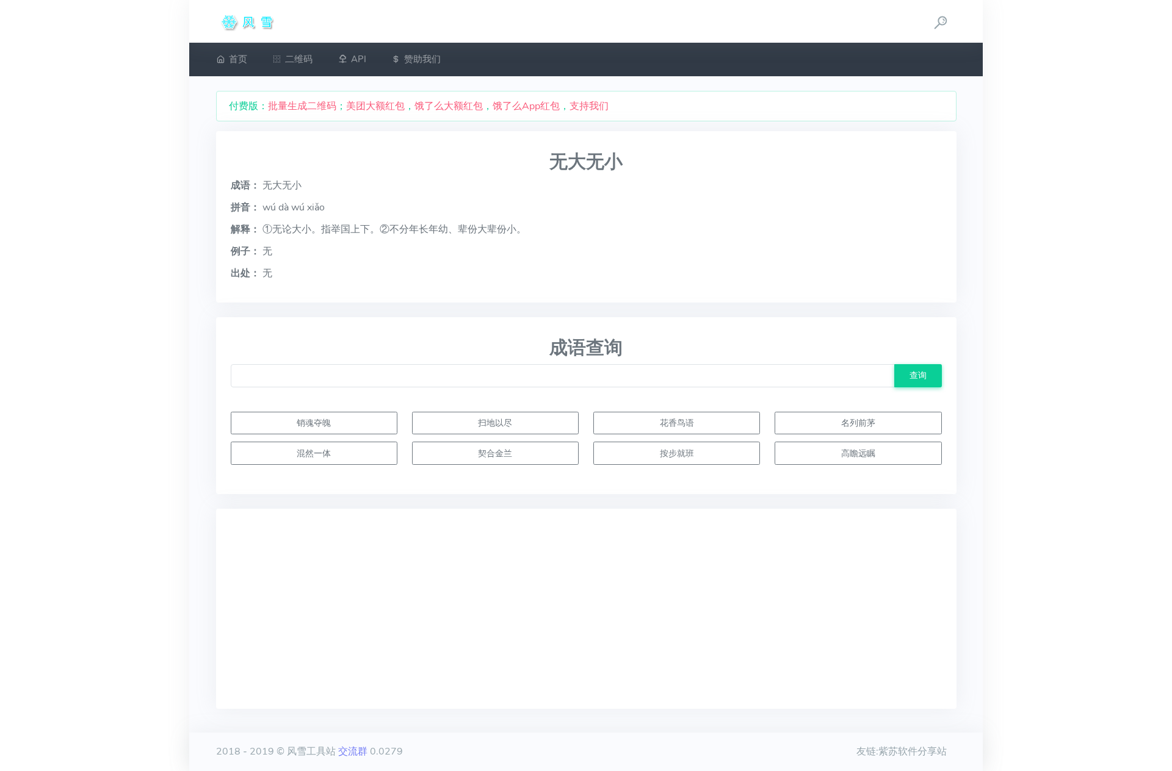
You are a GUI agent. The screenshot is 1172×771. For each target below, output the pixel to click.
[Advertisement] (586, 608)
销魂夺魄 (314, 423)
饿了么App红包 (526, 106)
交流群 (352, 751)
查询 (918, 375)
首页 (238, 59)
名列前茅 (858, 423)
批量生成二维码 (302, 106)
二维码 (299, 59)
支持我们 (589, 106)
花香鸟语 (677, 423)
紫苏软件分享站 (912, 751)
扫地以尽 (495, 423)
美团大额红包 (375, 106)
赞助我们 (422, 59)
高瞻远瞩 (858, 453)
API (358, 59)
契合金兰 (495, 453)
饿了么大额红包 (448, 106)
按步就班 (677, 453)
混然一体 (314, 453)
